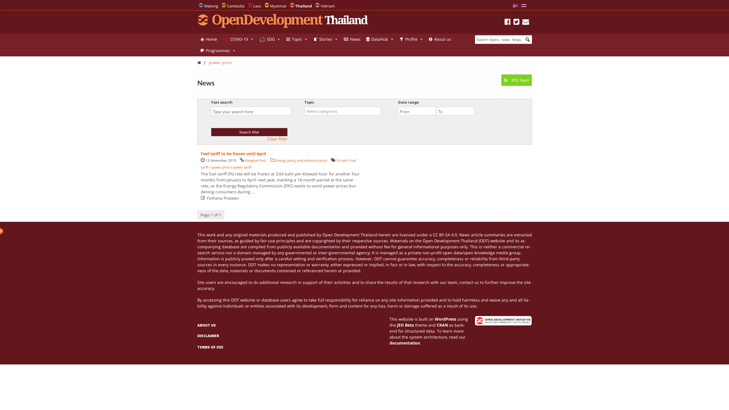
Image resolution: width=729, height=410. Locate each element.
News (355, 39)
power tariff (242, 167)
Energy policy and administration (301, 160)
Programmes (218, 50)
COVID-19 (239, 39)
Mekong (211, 6)
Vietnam (328, 6)
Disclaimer (208, 335)
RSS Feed (519, 80)
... (253, 191)
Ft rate (342, 160)
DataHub (379, 39)
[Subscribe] (525, 22)
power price (220, 62)
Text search (222, 102)
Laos (257, 6)
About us (442, 39)
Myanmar (278, 6)
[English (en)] (515, 6)
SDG (271, 39)
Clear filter (277, 139)
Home (211, 39)
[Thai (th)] (524, 6)
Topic (297, 39)
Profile (411, 39)
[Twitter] (516, 22)
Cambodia (235, 6)
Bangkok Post (255, 160)
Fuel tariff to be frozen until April (233, 153)
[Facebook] (508, 22)
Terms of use (210, 347)
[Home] (199, 62)
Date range (408, 102)
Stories (325, 39)
